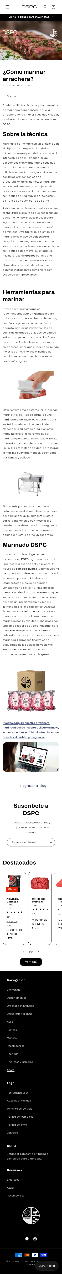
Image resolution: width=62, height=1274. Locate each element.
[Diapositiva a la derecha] (39, 952)
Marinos (12, 1038)
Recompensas (15, 1046)
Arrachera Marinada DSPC (13, 902)
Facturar (12, 1054)
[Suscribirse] (51, 842)
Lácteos (12, 1030)
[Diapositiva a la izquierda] (23, 952)
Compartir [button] (13, 96)
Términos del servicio (19, 1108)
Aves (10, 1022)
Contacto (12, 1133)
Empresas (13, 1180)
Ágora (10, 1070)
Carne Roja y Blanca (19, 1014)
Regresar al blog (33, 786)
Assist (10, 1188)
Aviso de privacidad (19, 1100)
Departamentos (16, 998)
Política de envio (17, 1125)
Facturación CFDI (18, 1093)
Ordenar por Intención (20, 1006)
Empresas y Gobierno (20, 1062)
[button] (7, 7)
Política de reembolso (20, 1117)
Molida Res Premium (39, 900)
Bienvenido (13, 990)
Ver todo (31, 962)
